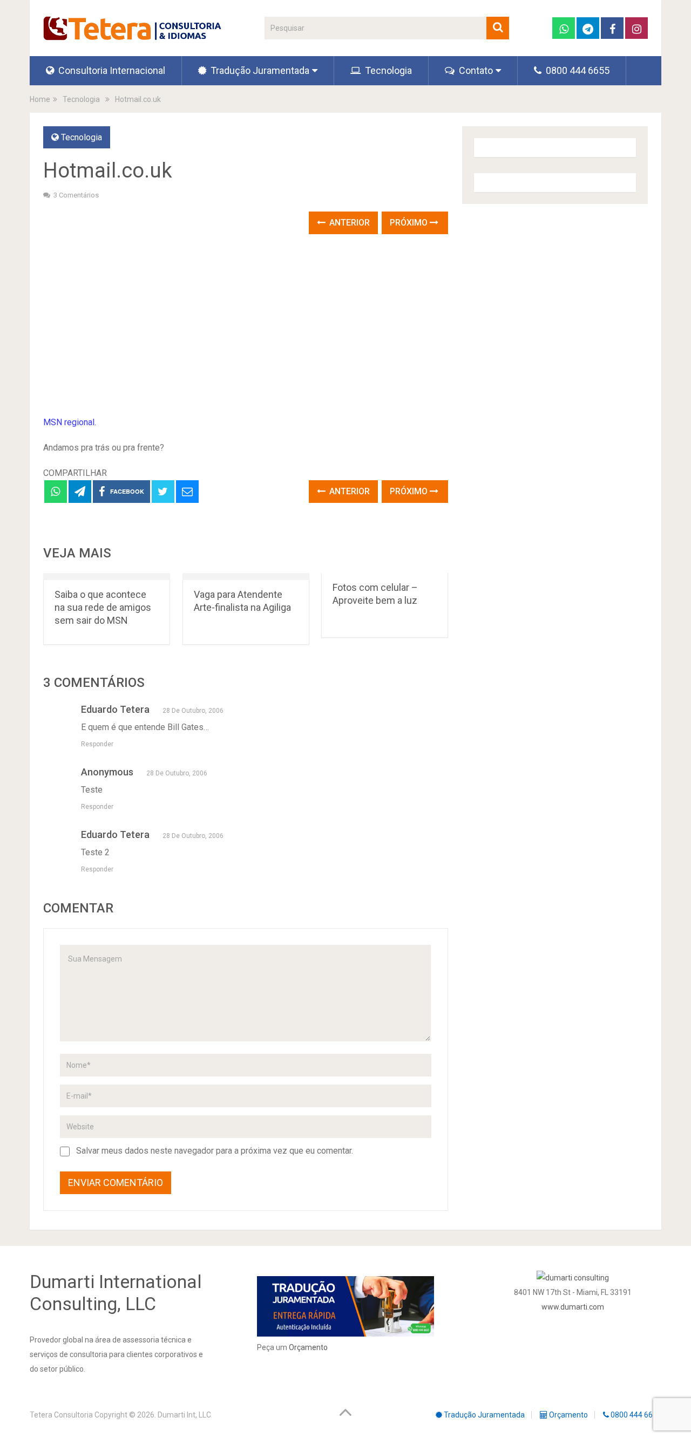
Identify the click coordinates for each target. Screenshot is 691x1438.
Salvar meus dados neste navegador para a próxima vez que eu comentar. (214, 1151)
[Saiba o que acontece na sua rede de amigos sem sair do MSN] (106, 576)
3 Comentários (76, 195)
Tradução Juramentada (258, 70)
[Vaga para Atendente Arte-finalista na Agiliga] (245, 576)
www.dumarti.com (572, 1307)
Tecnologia (387, 70)
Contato (475, 70)
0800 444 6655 (576, 70)
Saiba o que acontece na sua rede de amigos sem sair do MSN (103, 607)
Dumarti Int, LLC (184, 1414)
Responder (97, 744)
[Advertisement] (245, 325)
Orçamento (308, 1347)
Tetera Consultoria (61, 1414)
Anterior (348, 222)
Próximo (410, 222)
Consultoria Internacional (110, 70)
